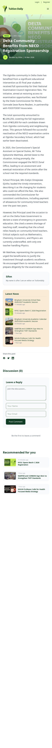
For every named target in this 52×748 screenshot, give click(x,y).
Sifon (20, 57)
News (6, 36)
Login (37, 2)
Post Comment (15, 421)
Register (46, 2)
